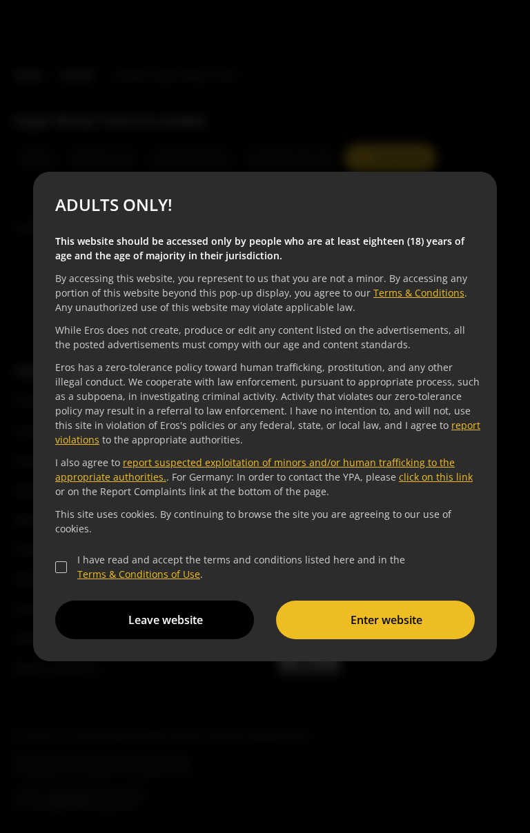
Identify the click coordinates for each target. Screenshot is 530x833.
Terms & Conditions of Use (138, 574)
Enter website (386, 620)
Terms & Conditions (418, 292)
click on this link (436, 476)
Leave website (165, 620)
